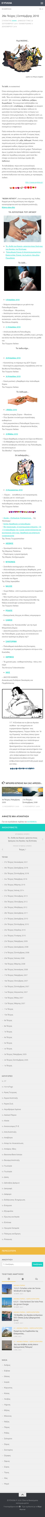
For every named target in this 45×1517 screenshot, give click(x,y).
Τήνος (6, 1472)
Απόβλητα (8, 1138)
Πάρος (7, 1427)
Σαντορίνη (8, 1450)
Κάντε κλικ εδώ (8, 207)
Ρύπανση (8, 1239)
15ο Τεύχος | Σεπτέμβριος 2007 (16, 986)
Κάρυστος (8, 1388)
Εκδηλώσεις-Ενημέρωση (14, 1200)
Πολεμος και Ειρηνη (12, 1234)
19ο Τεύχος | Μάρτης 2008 (14, 964)
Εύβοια (7, 1371)
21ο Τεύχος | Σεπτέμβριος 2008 (16, 952)
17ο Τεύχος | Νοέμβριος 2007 (16, 975)
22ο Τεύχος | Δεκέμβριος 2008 (16, 947)
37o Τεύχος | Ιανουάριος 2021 (16, 862)
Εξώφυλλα (6, 9)
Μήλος (7, 1410)
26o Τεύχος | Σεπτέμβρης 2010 (16, 924)
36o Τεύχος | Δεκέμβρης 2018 (16, 868)
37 (5, 1081)
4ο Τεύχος (8, 1049)
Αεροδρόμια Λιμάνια (12, 1109)
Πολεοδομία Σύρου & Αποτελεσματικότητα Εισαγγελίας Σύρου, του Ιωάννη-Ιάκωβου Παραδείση (23, 255)
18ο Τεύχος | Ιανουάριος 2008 (16, 969)
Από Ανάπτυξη (10, 1132)
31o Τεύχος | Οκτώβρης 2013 (16, 896)
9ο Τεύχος (8, 1020)
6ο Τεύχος (8, 1037)
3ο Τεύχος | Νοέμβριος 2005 (15, 1054)
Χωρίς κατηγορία (32, 1299)
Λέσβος (7, 1399)
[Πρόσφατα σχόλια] (36, 1279)
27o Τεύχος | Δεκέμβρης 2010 (16, 919)
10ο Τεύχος (8, 1015)
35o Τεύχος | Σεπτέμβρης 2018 (16, 873)
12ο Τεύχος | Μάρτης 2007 (14, 1003)
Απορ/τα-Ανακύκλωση (13, 1143)
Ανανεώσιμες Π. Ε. (11, 1126)
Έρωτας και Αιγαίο (11, 1217)
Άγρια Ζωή (8, 1104)
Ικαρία (6, 1382)
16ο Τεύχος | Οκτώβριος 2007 (16, 981)
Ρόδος (6, 1433)
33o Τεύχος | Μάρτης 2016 (14, 885)
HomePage (8, 1087)
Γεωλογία (8, 1166)
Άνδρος (7, 1365)
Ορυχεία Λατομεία (11, 1228)
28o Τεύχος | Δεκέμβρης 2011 (16, 913)
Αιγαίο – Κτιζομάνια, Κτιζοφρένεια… (18, 518)
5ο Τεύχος (8, 1043)
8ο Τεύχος (8, 1026)
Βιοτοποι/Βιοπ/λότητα (13, 1154)
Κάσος (7, 1393)
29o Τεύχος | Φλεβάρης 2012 (15, 907)
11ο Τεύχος (8, 1009)
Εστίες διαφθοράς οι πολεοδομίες (17, 524)
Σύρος (6, 1467)
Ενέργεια (8, 1205)
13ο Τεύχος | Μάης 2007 (13, 998)
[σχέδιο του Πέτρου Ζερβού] (22, 72)
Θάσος (7, 1376)
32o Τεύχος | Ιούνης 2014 (14, 890)
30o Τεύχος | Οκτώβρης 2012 (16, 902)
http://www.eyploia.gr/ (34, 182)
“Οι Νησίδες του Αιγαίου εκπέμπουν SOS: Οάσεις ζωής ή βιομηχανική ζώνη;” (28, 1317)
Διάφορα (7, 1194)
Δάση (6, 1177)
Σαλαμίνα (8, 1438)
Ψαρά (6, 1484)
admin (14, 21)
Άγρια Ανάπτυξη (11, 1098)
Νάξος (6, 1422)
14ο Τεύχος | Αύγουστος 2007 (16, 992)
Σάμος (6, 1444)
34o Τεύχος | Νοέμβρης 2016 (15, 879)
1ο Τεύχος (8, 1066)
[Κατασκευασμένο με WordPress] (20, 1506)
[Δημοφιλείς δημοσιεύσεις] (22, 1279)
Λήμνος (7, 1405)
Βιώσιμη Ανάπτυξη (12, 1160)
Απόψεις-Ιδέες (10, 1149)
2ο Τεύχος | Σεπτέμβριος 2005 (16, 1060)
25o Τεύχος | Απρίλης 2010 (15, 930)
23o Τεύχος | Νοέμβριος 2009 (16, 941)
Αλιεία (6, 1121)
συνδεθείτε (32, 822)
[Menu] (42, 3)
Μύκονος (8, 1416)
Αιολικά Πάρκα (10, 1115)
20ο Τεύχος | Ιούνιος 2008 (14, 958)
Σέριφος (7, 1455)
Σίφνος (7, 1461)
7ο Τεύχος (8, 1032)
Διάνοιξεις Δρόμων (12, 1183)
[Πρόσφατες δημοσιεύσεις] (9, 1279)
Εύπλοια (7, 1222)
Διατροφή (8, 1188)
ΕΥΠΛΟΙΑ (7, 3)
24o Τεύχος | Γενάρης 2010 (15, 935)
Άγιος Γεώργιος (10, 1092)
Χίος (6, 1478)
